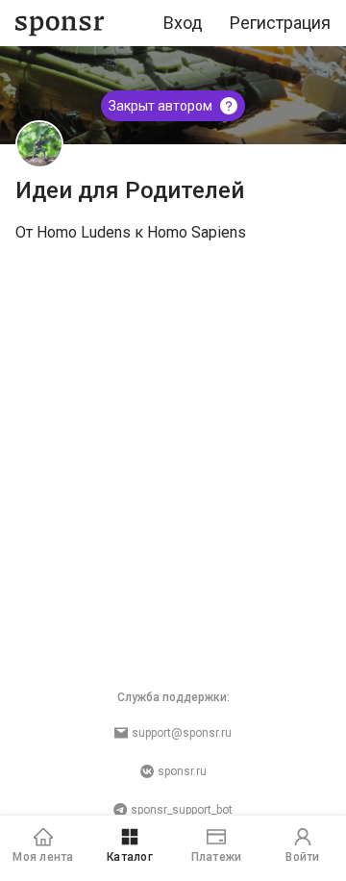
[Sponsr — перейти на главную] (60, 24)
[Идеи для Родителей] (39, 144)
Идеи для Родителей (129, 190)
